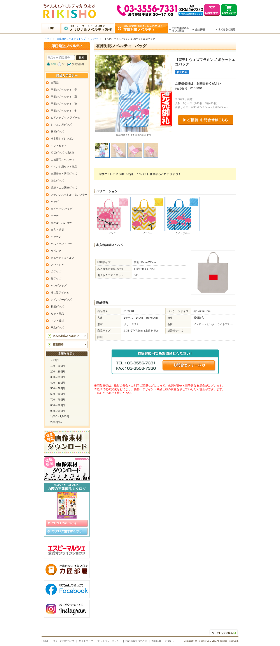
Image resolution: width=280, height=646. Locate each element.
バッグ (94, 38)
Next (167, 94)
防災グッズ (57, 131)
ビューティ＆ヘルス (62, 257)
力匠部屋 (156, 641)
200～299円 (57, 371)
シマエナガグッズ (61, 124)
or (63, 64)
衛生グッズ (57, 180)
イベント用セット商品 (64, 166)
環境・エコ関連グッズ (64, 187)
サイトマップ (86, 641)
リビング (56, 250)
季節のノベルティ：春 (64, 89)
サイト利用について (64, 641)
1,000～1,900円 (59, 416)
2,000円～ (56, 422)
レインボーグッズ (61, 299)
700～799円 (57, 399)
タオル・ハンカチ (61, 222)
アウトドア (57, 264)
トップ (47, 38)
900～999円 (57, 411)
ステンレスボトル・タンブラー (69, 194)
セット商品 (57, 313)
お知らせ (170, 641)
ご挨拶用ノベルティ (62, 159)
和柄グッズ (57, 306)
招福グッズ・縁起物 (62, 152)
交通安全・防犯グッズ (64, 173)
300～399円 (57, 377)
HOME (45, 641)
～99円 (54, 360)
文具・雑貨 (57, 229)
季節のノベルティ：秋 (64, 103)
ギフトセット (58, 145)
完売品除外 (78, 64)
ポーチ (55, 215)
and (53, 64)
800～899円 (57, 405)
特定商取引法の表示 (136, 641)
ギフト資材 (57, 320)
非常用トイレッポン (62, 138)
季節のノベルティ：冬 (64, 110)
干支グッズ (57, 327)
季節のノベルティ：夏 (64, 96)
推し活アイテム (60, 292)
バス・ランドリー (61, 243)
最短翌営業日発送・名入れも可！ (143, 28)
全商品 (55, 82)
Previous (99, 94)
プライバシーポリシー (109, 641)
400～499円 (57, 382)
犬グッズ (56, 271)
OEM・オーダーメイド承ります (91, 28)
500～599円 (57, 388)
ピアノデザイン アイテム (65, 117)
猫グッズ (56, 278)
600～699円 (57, 393)
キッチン (56, 236)
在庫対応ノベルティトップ (71, 38)
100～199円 (57, 365)
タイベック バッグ (61, 208)
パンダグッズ (58, 285)
